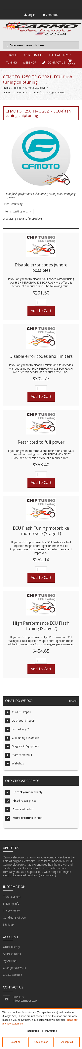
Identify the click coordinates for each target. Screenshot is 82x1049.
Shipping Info (11, 903)
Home (6, 87)
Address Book (12, 954)
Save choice (41, 1042)
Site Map (8, 924)
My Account (10, 961)
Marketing (51, 1030)
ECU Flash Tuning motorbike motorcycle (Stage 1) (41, 530)
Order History (11, 947)
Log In (31, 15)
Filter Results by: (13, 204)
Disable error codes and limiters (41, 356)
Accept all (67, 1042)
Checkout (52, 15)
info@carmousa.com (26, 1000)
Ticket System (11, 896)
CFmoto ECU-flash (35, 87)
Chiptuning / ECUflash (25, 738)
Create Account (12, 975)
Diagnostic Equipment (25, 746)
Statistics (33, 1030)
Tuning (17, 87)
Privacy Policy (11, 910)
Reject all (15, 1042)
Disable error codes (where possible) (41, 267)
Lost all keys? (20, 729)
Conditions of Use (14, 917)
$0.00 (71, 64)
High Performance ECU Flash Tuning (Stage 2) (41, 625)
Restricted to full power (41, 442)
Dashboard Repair (23, 720)
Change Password (14, 968)
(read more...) (47, 875)
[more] (72, 700)
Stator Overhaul (22, 755)
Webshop (18, 763)
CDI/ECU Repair (21, 712)
